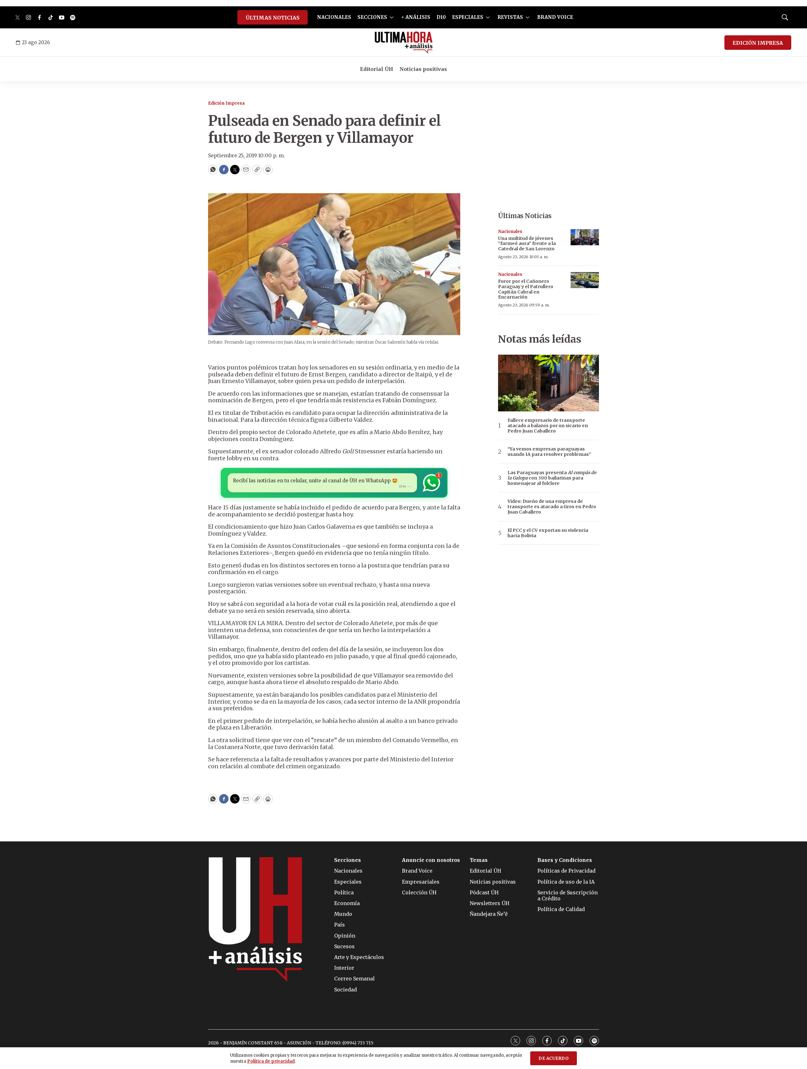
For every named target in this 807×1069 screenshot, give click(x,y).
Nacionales (510, 231)
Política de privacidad (271, 1061)
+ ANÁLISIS (415, 17)
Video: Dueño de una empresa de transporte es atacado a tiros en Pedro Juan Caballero (552, 506)
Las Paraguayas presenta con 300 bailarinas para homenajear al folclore (552, 478)
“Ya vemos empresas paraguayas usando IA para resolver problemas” (549, 451)
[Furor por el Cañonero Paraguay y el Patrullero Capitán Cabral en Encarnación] (585, 280)
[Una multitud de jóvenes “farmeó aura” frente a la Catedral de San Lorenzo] (585, 237)
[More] (391, 17)
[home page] (404, 43)
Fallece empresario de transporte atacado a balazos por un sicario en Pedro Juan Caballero (548, 425)
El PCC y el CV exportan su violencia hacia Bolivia (548, 533)
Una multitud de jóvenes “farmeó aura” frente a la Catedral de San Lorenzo (527, 243)
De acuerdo (553, 1058)
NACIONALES (334, 17)
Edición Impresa (226, 103)
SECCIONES (372, 17)
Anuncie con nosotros (431, 860)
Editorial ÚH (376, 69)
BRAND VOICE (555, 17)
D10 (441, 17)
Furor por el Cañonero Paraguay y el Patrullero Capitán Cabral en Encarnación (525, 289)
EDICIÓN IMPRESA (758, 43)
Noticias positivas (423, 69)
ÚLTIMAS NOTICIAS (272, 18)
